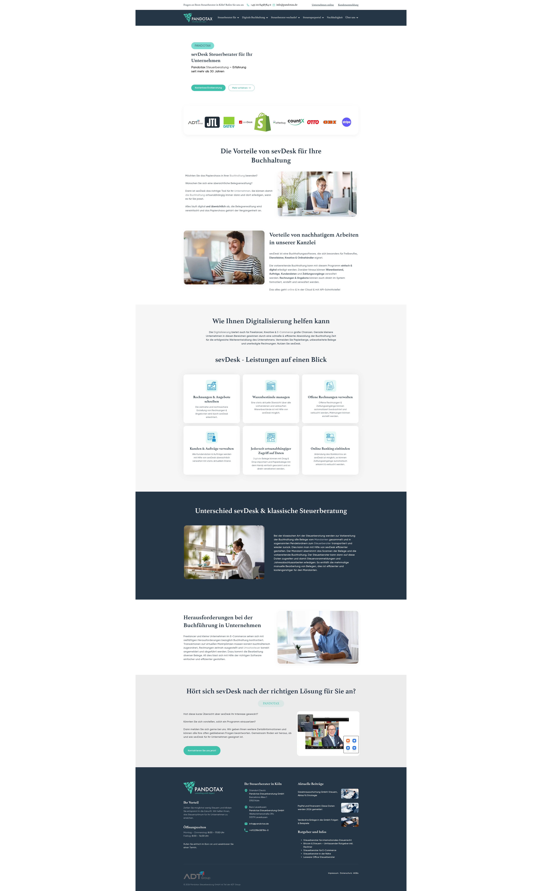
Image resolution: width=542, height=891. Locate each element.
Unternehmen (242, 190)
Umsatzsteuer (251, 647)
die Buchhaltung (195, 194)
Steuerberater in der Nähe (317, 853)
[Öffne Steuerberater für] (238, 17)
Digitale (257, 458)
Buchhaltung (237, 175)
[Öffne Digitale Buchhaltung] (267, 17)
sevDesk (201, 191)
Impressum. (333, 873)
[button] (533, 883)
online (290, 289)
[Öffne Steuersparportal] (323, 17)
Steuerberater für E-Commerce (319, 850)
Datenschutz (346, 873)
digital (201, 206)
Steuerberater (322, 543)
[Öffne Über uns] (357, 17)
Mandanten (321, 539)
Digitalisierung (222, 332)
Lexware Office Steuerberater (319, 857)
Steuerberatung (217, 67)
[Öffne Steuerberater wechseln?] (299, 17)
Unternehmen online (323, 5)
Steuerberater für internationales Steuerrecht (327, 840)
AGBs (356, 873)
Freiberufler (350, 253)
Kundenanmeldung (348, 5)
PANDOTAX (203, 45)
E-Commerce (285, 332)
